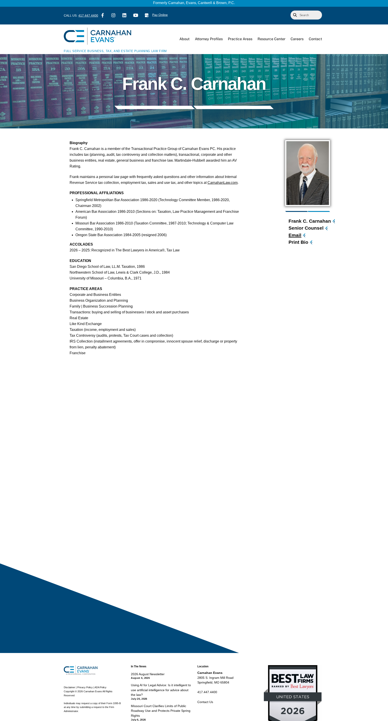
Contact (315, 39)
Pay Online (160, 15)
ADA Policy (100, 687)
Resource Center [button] (271, 39)
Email (295, 235)
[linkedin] (124, 15)
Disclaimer (69, 687)
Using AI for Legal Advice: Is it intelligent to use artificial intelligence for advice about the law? (161, 690)
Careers (297, 39)
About (184, 39)
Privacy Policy (85, 687)
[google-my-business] (146, 15)
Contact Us (205, 702)
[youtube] (135, 15)
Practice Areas (240, 39)
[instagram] (113, 15)
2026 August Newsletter (148, 674)
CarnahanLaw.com (222, 183)
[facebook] (102, 15)
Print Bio (298, 242)
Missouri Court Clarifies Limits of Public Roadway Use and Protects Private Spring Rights (160, 710)
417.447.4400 (88, 15)
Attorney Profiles (209, 39)
